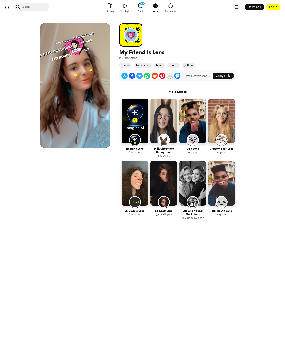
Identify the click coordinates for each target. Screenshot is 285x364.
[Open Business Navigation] (236, 7)
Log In (273, 7)
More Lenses (177, 92)
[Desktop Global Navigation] (7, 7)
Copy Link (223, 76)
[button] (124, 76)
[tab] (177, 91)
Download (254, 7)
